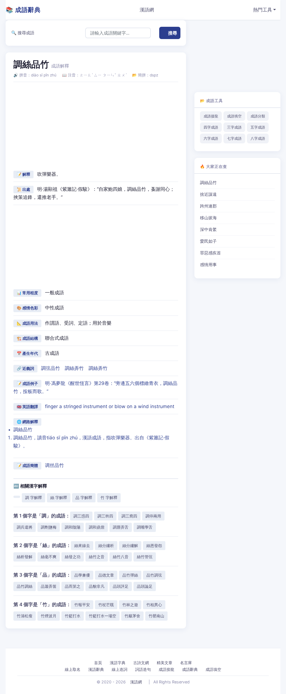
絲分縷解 (130, 545)
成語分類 (258, 116)
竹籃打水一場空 (102, 615)
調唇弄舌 (120, 527)
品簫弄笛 (48, 586)
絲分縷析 (106, 545)
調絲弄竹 (74, 368)
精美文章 (164, 662)
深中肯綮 (208, 229)
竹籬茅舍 (132, 615)
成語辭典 (190, 669)
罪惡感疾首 (210, 253)
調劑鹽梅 (48, 527)
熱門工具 (262, 10)
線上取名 (72, 669)
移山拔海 (208, 217)
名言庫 (186, 662)
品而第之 (72, 586)
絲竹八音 (120, 556)
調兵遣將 (24, 527)
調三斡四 (105, 516)
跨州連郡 (208, 206)
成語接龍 (211, 116)
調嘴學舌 (144, 527)
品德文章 (106, 575)
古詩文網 (141, 662)
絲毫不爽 (48, 556)
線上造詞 (119, 669)
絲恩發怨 (154, 545)
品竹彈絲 (130, 575)
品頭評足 (120, 586)
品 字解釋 (83, 497)
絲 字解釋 (58, 497)
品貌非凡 (96, 586)
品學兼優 (82, 575)
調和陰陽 (72, 527)
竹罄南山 (156, 615)
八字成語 (258, 138)
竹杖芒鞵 (106, 604)
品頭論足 (144, 586)
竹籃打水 (72, 615)
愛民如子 (208, 241)
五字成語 (258, 127)
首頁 (98, 662)
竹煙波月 (48, 615)
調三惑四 (81, 516)
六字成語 (211, 138)
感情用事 (208, 264)
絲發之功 (72, 556)
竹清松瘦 (24, 615)
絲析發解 (24, 556)
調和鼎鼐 (96, 527)
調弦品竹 (50, 368)
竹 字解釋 (109, 497)
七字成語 (234, 138)
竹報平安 (82, 604)
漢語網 (147, 10)
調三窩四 (129, 516)
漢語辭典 (96, 669)
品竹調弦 (154, 575)
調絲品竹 (208, 182)
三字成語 (234, 127)
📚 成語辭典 (23, 9)
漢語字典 (117, 662)
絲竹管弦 (144, 556)
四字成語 (211, 127)
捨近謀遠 (208, 194)
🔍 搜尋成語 (22, 32)
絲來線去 (82, 545)
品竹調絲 (24, 586)
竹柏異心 (154, 604)
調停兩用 (153, 516)
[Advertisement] (95, 125)
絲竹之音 (96, 556)
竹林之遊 (130, 604)
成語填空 (234, 116)
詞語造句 (143, 669)
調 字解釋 (33, 497)
